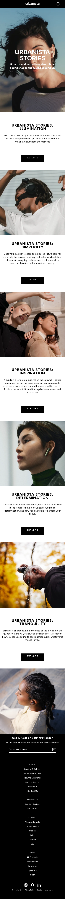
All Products (32, 857)
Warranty (32, 787)
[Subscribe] (53, 749)
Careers (32, 840)
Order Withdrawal (32, 774)
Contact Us (32, 791)
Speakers (32, 871)
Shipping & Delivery (32, 769)
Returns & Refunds (32, 778)
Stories (32, 831)
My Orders (32, 809)
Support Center (32, 782)
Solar (32, 835)
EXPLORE (32, 158)
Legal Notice (49, 890)
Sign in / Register (32, 804)
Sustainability (32, 827)
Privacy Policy (29, 890)
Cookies (39, 890)
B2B (32, 844)
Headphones (32, 862)
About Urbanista (32, 822)
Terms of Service (17, 890)
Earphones (32, 866)
